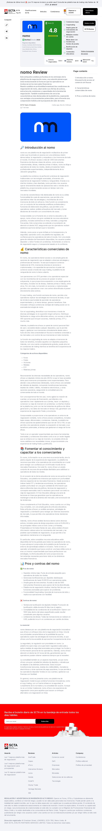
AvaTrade (31, 757)
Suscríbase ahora (89, 11)
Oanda (30, 777)
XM (29, 793)
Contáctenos (55, 11)
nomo (30, 773)
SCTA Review (89, 29)
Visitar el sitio (89, 23)
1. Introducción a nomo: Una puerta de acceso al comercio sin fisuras (84, 80)
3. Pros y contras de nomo (85, 96)
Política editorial (82, 761)
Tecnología (56, 781)
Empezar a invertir (72, 11)
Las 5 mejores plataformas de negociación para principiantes (14, 766)
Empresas (55, 765)
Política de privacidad (84, 765)
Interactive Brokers (35, 769)
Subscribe (45, 721)
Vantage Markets (34, 789)
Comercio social (58, 757)
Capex (30, 761)
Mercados (56, 769)
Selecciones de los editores (62, 777)
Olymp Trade (33, 785)
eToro (30, 765)
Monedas (55, 773)
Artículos (43, 11)
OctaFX (31, 781)
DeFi (53, 761)
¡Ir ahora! (53, 5)
